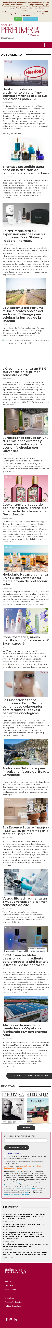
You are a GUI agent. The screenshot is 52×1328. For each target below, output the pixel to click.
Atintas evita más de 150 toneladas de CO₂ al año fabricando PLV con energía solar (25, 1030)
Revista (8, 1281)
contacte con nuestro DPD (25, 1189)
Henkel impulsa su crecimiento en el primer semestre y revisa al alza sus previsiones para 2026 (25, 94)
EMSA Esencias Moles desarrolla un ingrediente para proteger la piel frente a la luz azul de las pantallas (25, 960)
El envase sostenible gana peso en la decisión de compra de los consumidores (26, 170)
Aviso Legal (26, 1166)
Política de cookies (13, 1306)
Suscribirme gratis (16, 1148)
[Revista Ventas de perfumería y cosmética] (6, 1319)
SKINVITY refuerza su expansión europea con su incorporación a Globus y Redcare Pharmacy (24, 235)
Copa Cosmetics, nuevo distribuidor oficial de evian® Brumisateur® (26, 640)
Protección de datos (13, 1302)
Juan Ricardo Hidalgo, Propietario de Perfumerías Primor (24, 1225)
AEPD (26, 1193)
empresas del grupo (16, 1183)
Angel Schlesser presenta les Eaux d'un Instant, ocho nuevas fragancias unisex (25, 1253)
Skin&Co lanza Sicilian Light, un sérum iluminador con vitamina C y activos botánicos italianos (24, 1216)
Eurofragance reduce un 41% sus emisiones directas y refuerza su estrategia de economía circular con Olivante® (25, 444)
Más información (30, 19)
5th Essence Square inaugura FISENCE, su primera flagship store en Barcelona (26, 831)
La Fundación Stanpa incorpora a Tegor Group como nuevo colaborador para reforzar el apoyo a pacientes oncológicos (22, 706)
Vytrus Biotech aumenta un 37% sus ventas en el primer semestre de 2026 (25, 902)
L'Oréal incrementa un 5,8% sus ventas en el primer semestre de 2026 (24, 372)
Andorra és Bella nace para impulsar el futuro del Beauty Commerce (26, 771)
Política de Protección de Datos (16, 1194)
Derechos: (8, 1185)
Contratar (9, 1285)
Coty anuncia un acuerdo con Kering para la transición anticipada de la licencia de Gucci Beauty (25, 509)
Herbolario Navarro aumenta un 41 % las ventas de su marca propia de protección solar (25, 579)
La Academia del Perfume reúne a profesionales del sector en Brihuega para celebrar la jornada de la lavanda (23, 314)
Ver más (26, 1128)
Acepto (18, 19)
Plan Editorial (10, 1289)
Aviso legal (9, 1298)
